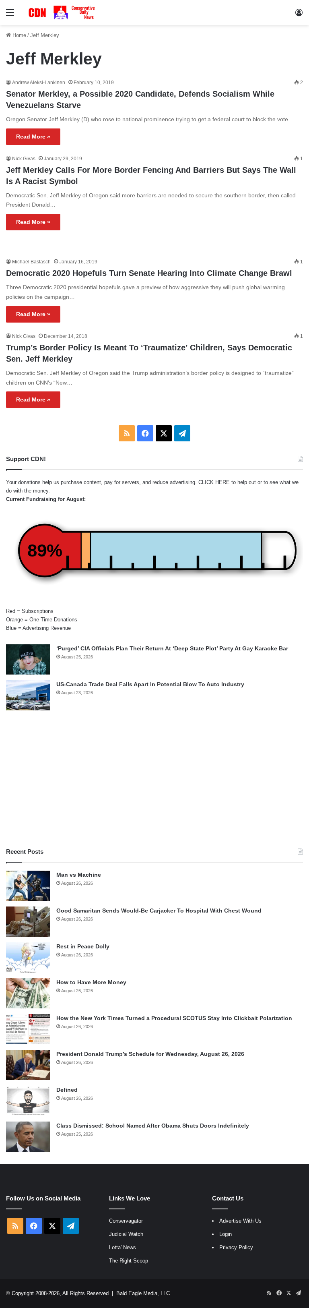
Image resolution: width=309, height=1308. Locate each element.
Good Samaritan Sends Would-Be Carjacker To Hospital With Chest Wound (159, 910)
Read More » (33, 136)
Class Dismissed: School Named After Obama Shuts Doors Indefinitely (152, 1125)
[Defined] (28, 1101)
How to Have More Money (91, 982)
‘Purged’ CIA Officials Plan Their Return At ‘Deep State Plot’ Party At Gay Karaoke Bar (172, 648)
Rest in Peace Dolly (82, 946)
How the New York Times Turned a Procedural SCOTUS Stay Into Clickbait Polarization (174, 1018)
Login (225, 1234)
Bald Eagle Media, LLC (143, 1293)
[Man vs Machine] (28, 886)
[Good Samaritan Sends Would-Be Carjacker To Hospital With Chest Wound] (28, 921)
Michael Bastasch (31, 262)
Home (18, 35)
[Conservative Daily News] (63, 12)
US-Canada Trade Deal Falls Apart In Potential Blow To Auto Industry (150, 684)
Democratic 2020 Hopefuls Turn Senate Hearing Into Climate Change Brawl (149, 273)
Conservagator (126, 1221)
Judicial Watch (126, 1234)
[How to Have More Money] (28, 993)
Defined (67, 1090)
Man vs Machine (78, 874)
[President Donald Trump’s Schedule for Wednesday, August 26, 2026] (28, 1065)
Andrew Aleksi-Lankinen (38, 82)
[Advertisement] (154, 778)
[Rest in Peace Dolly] (28, 957)
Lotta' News (122, 1247)
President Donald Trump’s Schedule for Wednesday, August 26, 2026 (150, 1054)
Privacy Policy (236, 1247)
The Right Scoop (128, 1261)
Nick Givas (23, 158)
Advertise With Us (240, 1221)
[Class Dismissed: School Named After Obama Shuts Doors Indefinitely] (28, 1137)
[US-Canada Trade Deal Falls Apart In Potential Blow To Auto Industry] (28, 695)
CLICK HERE (214, 482)
